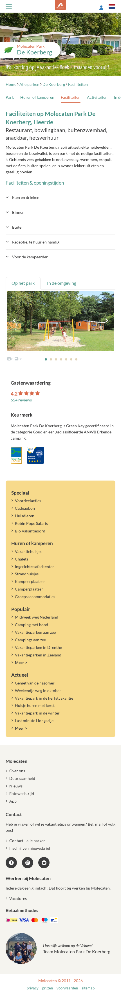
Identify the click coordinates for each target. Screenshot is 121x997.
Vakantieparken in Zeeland (38, 655)
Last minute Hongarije (34, 720)
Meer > (21, 662)
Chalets (21, 559)
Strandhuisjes (27, 573)
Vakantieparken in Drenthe (38, 647)
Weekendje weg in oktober (38, 690)
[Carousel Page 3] (56, 359)
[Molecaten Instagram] (27, 862)
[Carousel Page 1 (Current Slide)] (46, 359)
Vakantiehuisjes (28, 551)
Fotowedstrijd (21, 793)
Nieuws (16, 786)
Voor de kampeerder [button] (30, 256)
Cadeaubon (25, 508)
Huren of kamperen (37, 97)
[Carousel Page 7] (76, 359)
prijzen (47, 988)
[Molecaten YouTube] (44, 862)
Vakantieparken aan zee (35, 632)
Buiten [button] (18, 227)
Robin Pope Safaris (31, 523)
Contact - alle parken (27, 840)
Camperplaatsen (29, 589)
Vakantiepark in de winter (37, 713)
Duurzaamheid (22, 778)
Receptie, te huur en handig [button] (35, 242)
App (13, 801)
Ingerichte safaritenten (35, 566)
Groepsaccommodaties (35, 596)
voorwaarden (67, 988)
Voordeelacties (28, 500)
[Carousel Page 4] (61, 359)
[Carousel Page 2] (51, 359)
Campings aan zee (30, 639)
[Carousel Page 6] (71, 359)
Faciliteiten (70, 97)
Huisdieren (24, 515)
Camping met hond (31, 624)
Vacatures (18, 898)
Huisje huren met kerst (35, 705)
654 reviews (21, 400)
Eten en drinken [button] (25, 197)
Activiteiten (97, 97)
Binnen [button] (18, 212)
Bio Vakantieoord (30, 531)
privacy (33, 988)
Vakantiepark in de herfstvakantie (44, 698)
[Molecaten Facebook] (11, 862)
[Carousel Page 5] (66, 359)
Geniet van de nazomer (35, 683)
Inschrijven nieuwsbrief (29, 848)
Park (10, 97)
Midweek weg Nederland (36, 617)
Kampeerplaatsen (30, 581)
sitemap (88, 988)
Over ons (17, 770)
